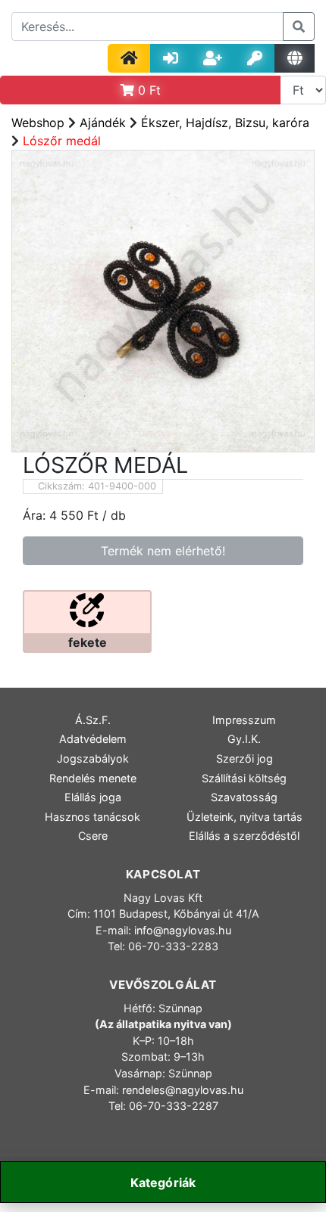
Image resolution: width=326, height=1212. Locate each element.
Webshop (37, 122)
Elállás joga (92, 797)
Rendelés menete (92, 778)
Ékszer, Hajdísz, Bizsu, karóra (225, 122)
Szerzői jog (244, 758)
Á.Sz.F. (93, 719)
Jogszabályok (93, 758)
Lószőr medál (62, 140)
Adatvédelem (93, 738)
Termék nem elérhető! (163, 550)
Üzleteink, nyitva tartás (244, 816)
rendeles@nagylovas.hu (182, 1089)
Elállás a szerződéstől (244, 835)
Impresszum (244, 719)
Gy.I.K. (244, 738)
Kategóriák (163, 1182)
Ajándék (103, 122)
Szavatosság (244, 797)
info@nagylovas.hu (182, 930)
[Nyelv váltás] (294, 58)
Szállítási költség (244, 778)
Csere (93, 835)
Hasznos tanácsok (92, 816)
